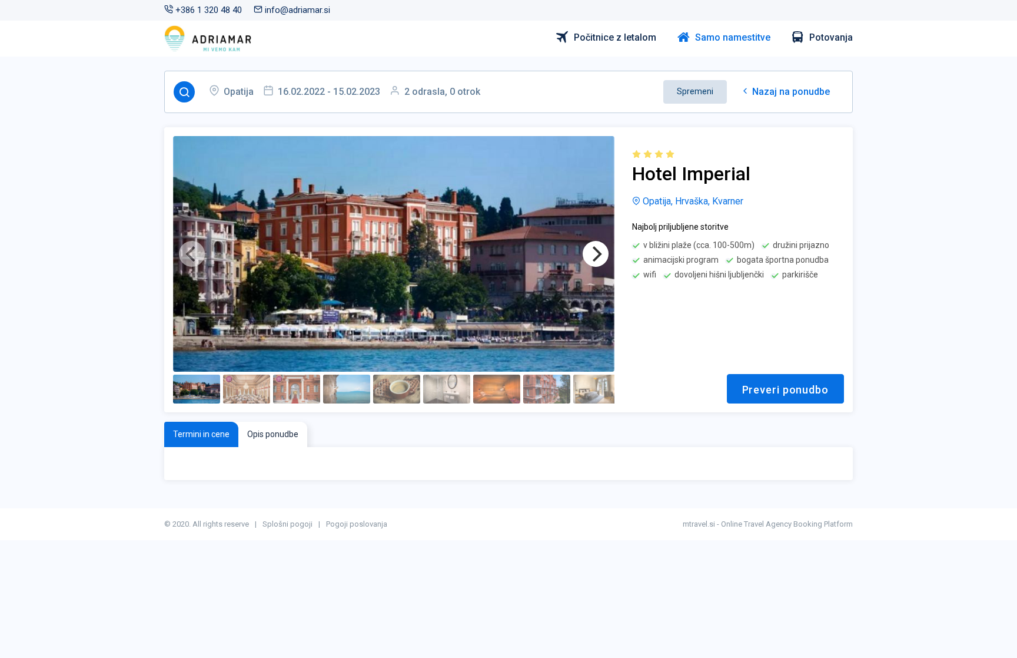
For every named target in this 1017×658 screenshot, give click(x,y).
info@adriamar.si (296, 10)
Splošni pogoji (287, 524)
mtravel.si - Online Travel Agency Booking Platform (768, 524)
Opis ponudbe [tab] (272, 434)
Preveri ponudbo (785, 389)
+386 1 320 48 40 (207, 10)
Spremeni (695, 91)
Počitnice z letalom (615, 37)
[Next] (596, 254)
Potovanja (831, 37)
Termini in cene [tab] (201, 434)
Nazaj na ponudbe (790, 91)
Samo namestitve (732, 37)
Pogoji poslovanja (356, 524)
